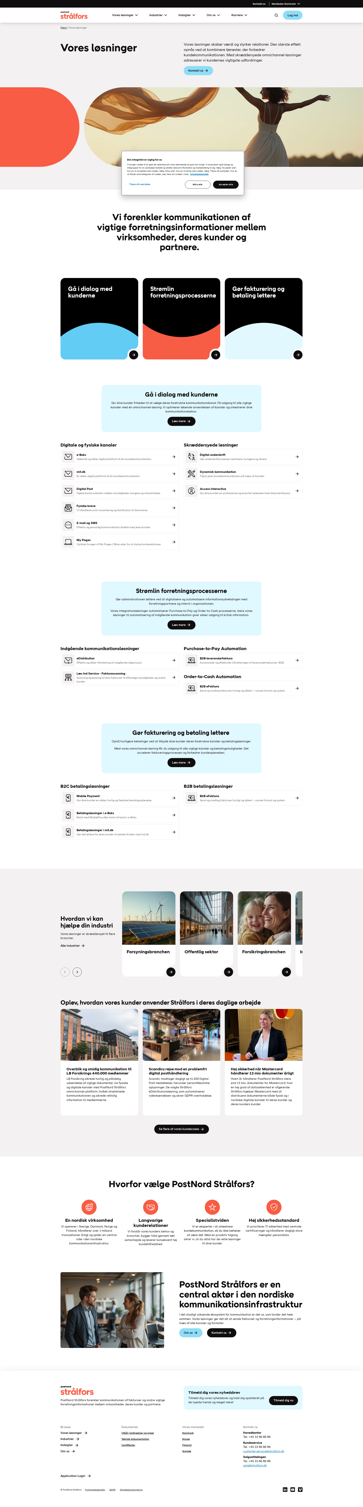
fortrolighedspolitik (199, 174)
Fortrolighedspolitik (95, 1489)
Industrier (156, 15)
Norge (186, 1439)
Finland (187, 1445)
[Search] (276, 15)
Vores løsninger (122, 15)
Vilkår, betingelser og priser (137, 1432)
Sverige (186, 1451)
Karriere (237, 15)
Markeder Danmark (284, 3)
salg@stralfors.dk (255, 1465)
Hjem (63, 27)
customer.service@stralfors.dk (263, 1451)
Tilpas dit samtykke (139, 184)
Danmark (188, 1432)
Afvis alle (197, 184)
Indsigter (184, 15)
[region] (182, 173)
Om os (211, 15)
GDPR (112, 1489)
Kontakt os (259, 3)
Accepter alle (226, 184)
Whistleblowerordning (131, 1489)
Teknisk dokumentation (135, 1439)
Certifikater (128, 1445)
